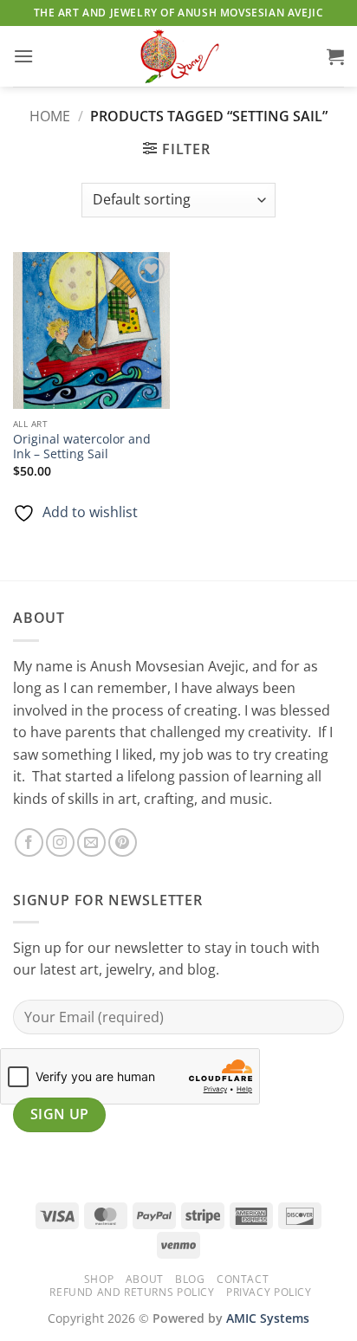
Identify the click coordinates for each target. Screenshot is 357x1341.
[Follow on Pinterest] (122, 842)
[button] (23, 56)
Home (49, 116)
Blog (189, 1279)
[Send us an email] (91, 842)
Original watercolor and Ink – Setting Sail (82, 446)
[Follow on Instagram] (60, 842)
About (145, 1279)
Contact (243, 1279)
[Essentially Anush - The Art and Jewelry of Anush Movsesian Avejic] (178, 56)
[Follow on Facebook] (29, 842)
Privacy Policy (269, 1292)
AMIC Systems (267, 1318)
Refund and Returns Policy (131, 1292)
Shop (99, 1279)
